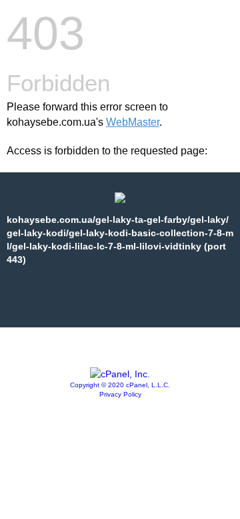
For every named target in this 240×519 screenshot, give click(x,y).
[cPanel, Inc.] (120, 374)
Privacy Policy (120, 394)
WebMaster (132, 122)
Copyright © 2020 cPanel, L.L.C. (120, 385)
